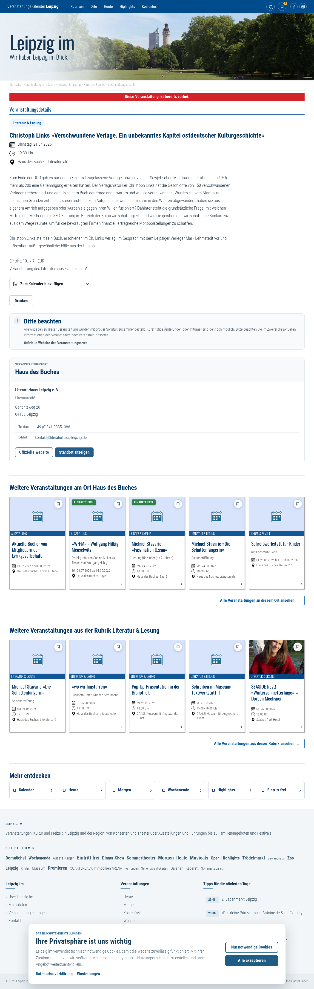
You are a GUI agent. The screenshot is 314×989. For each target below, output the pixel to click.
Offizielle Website (34, 452)
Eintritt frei (88, 858)
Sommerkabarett (212, 868)
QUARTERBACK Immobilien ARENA (96, 868)
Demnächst (16, 858)
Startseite (15, 85)
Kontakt (15, 920)
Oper (215, 858)
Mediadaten (18, 904)
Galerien (177, 868)
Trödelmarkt (253, 858)
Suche (51, 85)
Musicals (199, 858)
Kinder (25, 868)
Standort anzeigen (74, 452)
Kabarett (192, 868)
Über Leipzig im (21, 897)
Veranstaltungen (34, 85)
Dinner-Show (113, 858)
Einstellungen (88, 974)
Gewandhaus (276, 858)
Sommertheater (141, 858)
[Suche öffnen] (270, 7)
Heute (108, 6)
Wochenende (39, 858)
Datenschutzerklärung (54, 974)
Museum (38, 868)
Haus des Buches (94, 85)
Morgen (166, 858)
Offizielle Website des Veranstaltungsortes (55, 343)
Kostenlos (149, 6)
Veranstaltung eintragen (28, 913)
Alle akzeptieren (252, 960)
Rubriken (77, 6)
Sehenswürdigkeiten (154, 868)
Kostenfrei (131, 913)
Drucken (21, 300)
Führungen (132, 868)
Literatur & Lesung (69, 85)
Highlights (127, 6)
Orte (94, 6)
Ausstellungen (63, 858)
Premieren (57, 868)
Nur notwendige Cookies (251, 947)
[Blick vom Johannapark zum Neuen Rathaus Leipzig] (157, 46)
